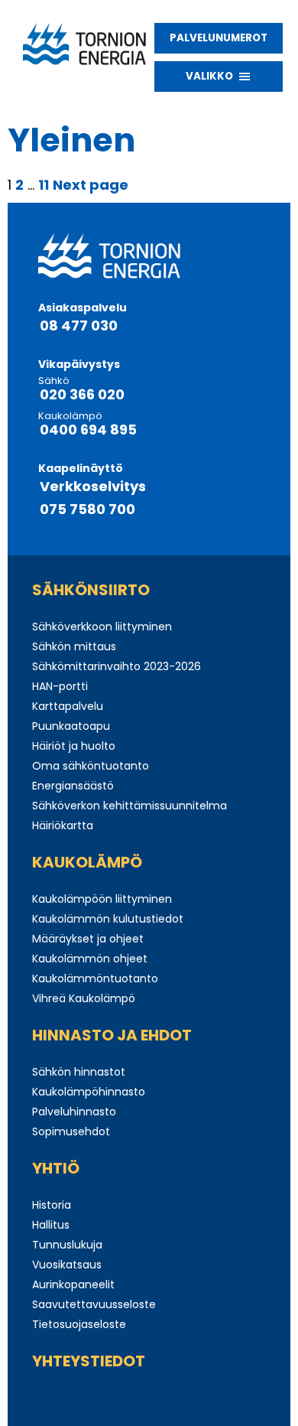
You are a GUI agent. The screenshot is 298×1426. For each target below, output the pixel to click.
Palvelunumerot (218, 38)
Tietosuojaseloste (79, 1324)
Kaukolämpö (87, 862)
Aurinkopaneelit (73, 1284)
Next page (90, 184)
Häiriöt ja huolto (73, 746)
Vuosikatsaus (67, 1264)
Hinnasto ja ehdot (112, 1035)
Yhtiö (55, 1168)
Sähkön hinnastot (78, 1071)
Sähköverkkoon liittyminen (102, 626)
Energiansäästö (73, 785)
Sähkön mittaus (74, 646)
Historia (51, 1205)
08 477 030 (79, 326)
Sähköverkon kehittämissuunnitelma (129, 805)
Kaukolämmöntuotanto (95, 978)
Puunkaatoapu (71, 726)
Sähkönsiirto (91, 590)
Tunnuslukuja (67, 1244)
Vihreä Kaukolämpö (83, 998)
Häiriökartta (62, 825)
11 (43, 184)
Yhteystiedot (88, 1361)
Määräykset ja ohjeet (88, 938)
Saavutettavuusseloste (94, 1304)
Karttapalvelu (67, 706)
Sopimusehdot (71, 1131)
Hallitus (51, 1224)
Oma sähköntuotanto (90, 765)
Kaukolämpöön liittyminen (102, 899)
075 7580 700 (87, 509)
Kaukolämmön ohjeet (89, 958)
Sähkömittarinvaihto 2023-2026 (116, 666)
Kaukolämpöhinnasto (88, 1091)
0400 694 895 (88, 430)
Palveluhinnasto (74, 1111)
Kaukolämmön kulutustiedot (107, 918)
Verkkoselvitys (93, 486)
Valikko (209, 76)
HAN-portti (60, 686)
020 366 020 (82, 394)
